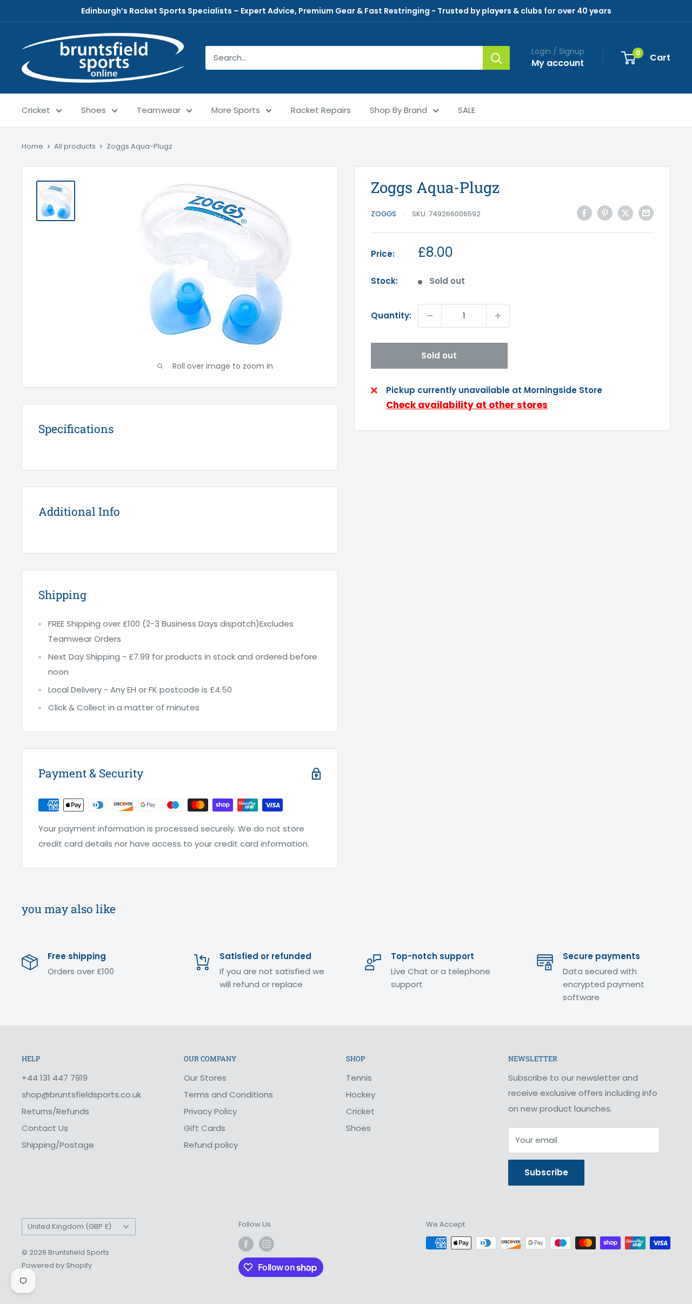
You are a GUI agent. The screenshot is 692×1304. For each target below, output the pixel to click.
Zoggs (383, 214)
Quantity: (391, 315)
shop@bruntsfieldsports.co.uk (81, 1094)
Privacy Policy (210, 1111)
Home (32, 146)
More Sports (235, 110)
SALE (466, 110)
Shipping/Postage (58, 1144)
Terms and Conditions (228, 1094)
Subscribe (546, 1172)
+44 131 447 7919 (55, 1077)
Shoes (93, 110)
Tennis (359, 1077)
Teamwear (159, 110)
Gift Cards (204, 1128)
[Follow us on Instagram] (266, 1244)
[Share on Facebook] (584, 213)
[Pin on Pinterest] (605, 213)
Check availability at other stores (467, 404)
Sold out (439, 355)
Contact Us (45, 1128)
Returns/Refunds (55, 1111)
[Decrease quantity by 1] (429, 315)
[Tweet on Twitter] (625, 213)
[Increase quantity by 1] (498, 315)
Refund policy (211, 1144)
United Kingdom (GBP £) (69, 1226)
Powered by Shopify (57, 1265)
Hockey (360, 1094)
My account (557, 63)
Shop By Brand (398, 110)
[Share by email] (646, 213)
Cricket (36, 110)
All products (75, 146)
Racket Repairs (321, 110)
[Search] (496, 58)
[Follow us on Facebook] (246, 1244)
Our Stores (205, 1077)
